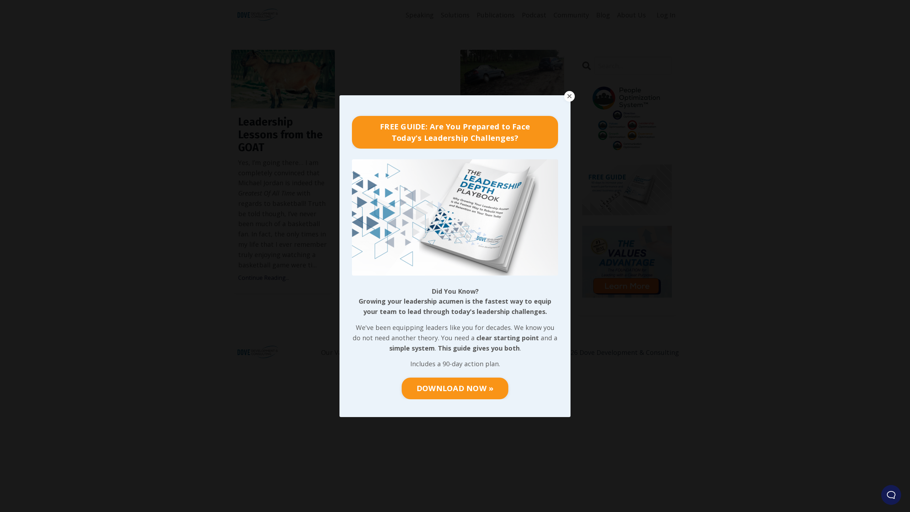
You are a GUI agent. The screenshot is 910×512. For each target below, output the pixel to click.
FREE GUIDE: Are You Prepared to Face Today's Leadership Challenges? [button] (455, 132)
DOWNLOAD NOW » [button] (455, 388)
